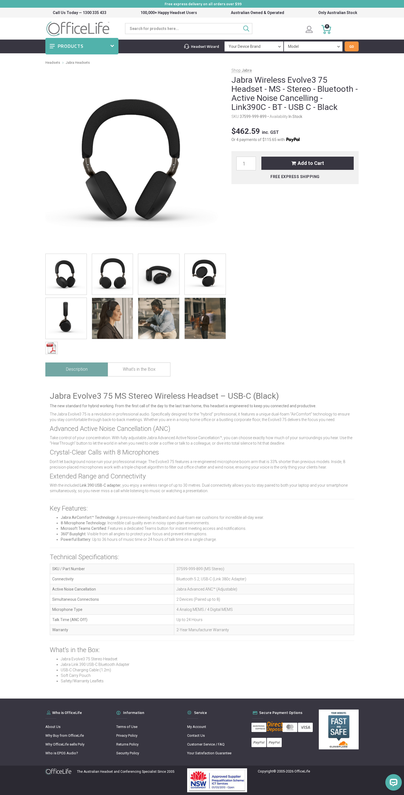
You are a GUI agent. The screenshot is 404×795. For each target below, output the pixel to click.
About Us (52, 727)
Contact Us (196, 735)
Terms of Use (126, 727)
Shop (241, 70)
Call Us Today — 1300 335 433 (79, 12)
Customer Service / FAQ (206, 744)
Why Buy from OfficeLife (64, 735)
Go (351, 46)
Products (71, 46)
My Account (196, 727)
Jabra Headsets (78, 63)
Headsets (52, 63)
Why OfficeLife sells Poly (64, 744)
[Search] (247, 28)
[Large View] (66, 274)
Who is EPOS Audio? (61, 753)
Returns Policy (127, 744)
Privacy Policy (126, 735)
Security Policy (127, 753)
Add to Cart (311, 163)
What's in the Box (139, 369)
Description (77, 369)
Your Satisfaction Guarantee (209, 753)
